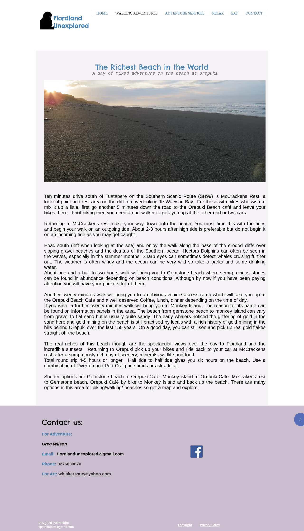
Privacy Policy (210, 525)
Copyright (185, 525)
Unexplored (71, 25)
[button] (155, 131)
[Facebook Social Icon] (196, 451)
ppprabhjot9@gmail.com (56, 527)
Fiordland (68, 18)
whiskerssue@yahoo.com (84, 474)
